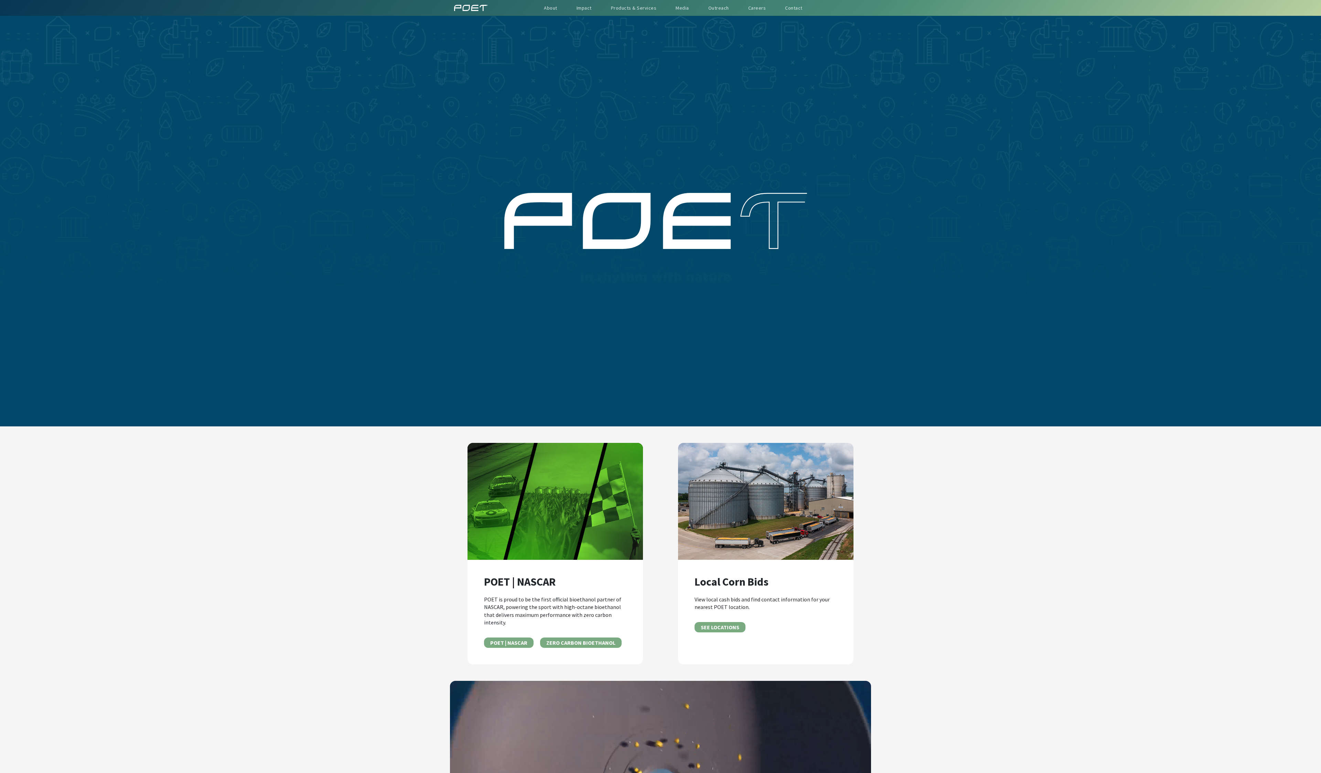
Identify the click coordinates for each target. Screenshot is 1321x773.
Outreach (718, 8)
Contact (794, 8)
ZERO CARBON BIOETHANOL (580, 642)
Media (682, 8)
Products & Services (634, 8)
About (550, 8)
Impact (584, 8)
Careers (757, 8)
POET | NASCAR (508, 642)
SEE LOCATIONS (720, 627)
